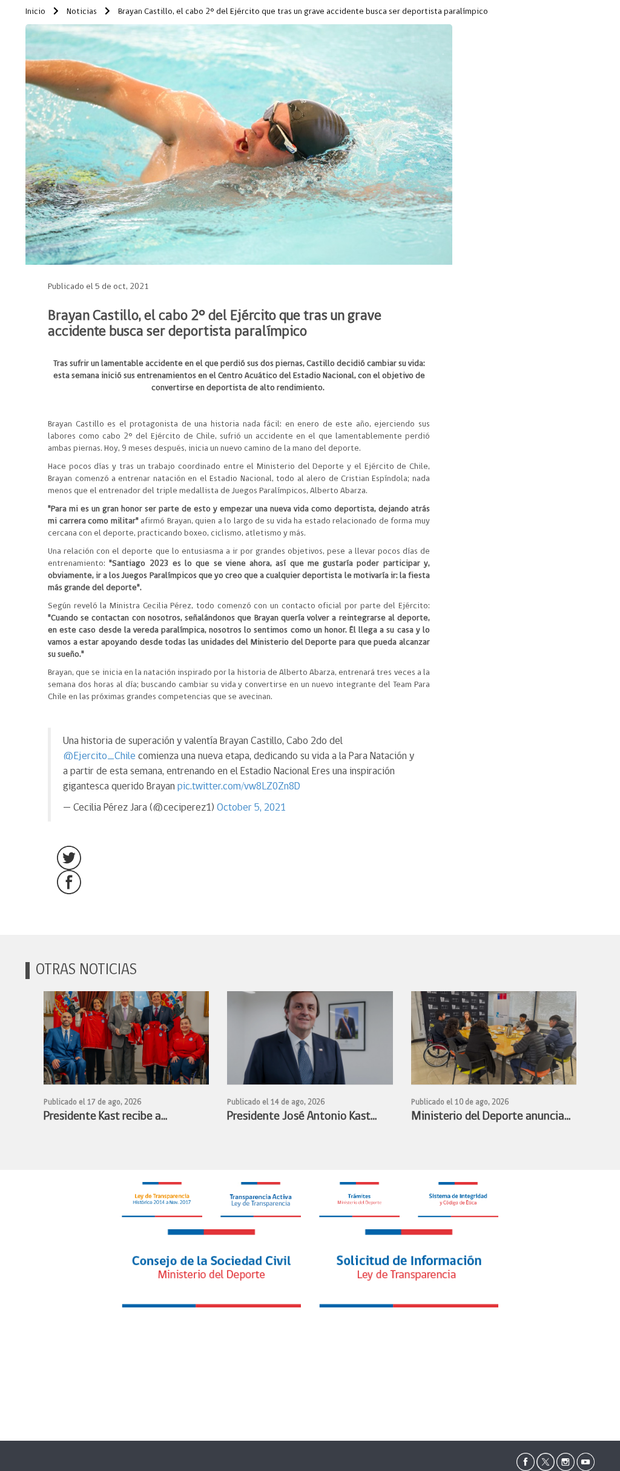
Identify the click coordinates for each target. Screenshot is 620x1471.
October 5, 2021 (251, 808)
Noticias (81, 11)
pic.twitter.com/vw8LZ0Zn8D (238, 787)
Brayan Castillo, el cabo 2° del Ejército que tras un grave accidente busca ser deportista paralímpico (302, 11)
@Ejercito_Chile (99, 756)
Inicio (35, 11)
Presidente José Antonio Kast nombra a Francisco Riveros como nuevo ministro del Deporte (299, 1118)
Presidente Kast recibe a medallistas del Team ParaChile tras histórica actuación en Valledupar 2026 (120, 1118)
